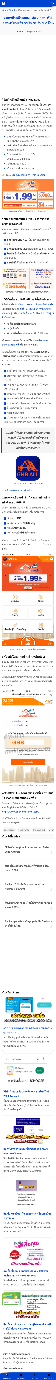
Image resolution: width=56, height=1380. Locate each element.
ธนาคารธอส (9, 830)
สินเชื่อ (13, 10)
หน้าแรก (4, 10)
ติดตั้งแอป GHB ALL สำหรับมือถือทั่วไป (34, 304)
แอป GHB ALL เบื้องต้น (20, 490)
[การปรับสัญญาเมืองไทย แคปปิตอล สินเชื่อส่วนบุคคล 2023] (28, 1009)
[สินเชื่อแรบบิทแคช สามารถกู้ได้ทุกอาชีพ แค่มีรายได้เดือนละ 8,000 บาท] (28, 1305)
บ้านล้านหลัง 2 (39, 830)
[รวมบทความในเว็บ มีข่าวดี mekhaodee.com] (52, 4)
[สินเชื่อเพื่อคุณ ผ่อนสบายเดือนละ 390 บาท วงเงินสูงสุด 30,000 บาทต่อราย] (28, 1252)
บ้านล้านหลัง (23, 830)
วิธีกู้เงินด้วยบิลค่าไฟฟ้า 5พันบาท (29, 174)
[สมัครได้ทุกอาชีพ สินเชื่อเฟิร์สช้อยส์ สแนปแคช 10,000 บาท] (28, 1130)
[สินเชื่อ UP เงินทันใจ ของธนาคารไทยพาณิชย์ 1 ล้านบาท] (28, 1193)
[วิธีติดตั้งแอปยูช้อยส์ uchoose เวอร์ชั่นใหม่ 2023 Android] (28, 1070)
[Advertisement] (28, 65)
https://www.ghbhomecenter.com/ (20, 811)
